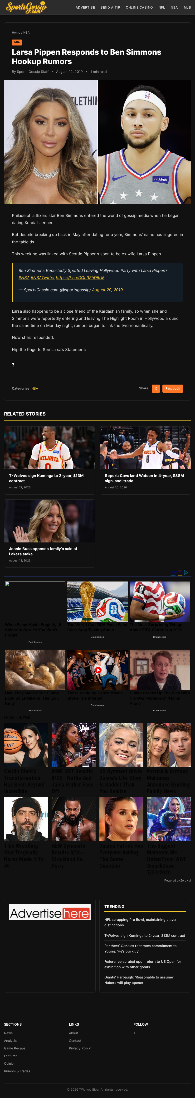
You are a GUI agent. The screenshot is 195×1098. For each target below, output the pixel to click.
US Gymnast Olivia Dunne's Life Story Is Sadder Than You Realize (120, 781)
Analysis (10, 1041)
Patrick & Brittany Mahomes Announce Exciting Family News (168, 781)
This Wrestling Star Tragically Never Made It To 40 (24, 855)
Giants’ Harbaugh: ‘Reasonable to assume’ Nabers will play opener (139, 980)
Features (10, 1056)
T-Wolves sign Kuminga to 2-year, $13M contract (144, 935)
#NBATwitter (43, 277)
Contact (75, 1041)
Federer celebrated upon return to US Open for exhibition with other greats (142, 964)
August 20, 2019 (107, 289)
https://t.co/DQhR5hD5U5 (80, 277)
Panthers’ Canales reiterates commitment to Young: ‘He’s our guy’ (140, 948)
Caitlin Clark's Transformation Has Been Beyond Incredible (24, 781)
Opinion (9, 1063)
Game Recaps (14, 1048)
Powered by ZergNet (177, 880)
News (8, 1033)
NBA (174, 7)
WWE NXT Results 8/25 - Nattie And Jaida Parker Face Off (72, 781)
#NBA (24, 277)
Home (16, 32)
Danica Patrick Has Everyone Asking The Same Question (121, 855)
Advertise (85, 7)
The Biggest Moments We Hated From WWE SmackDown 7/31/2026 (167, 859)
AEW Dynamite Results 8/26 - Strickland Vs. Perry (68, 855)
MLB (187, 7)
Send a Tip (110, 7)
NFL (162, 7)
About (73, 1033)
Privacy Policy (80, 1048)
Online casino (139, 7)
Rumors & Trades (17, 1071)
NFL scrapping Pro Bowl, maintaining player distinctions (140, 922)
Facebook (173, 388)
